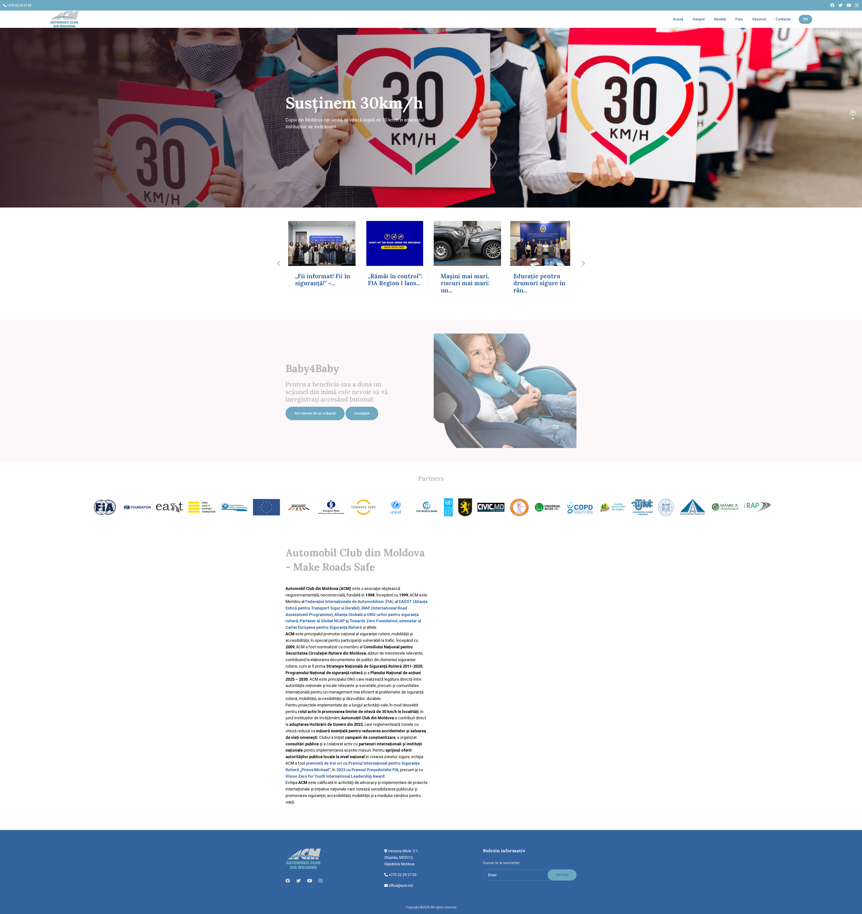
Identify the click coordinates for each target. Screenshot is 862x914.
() (349, 601)
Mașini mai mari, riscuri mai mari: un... (319, 283)
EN (805, 19)
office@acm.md (400, 885)
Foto (739, 19)
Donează (361, 413)
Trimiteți (562, 875)
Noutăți (720, 19)
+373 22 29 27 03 (19, 5)
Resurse (759, 19)
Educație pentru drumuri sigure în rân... (394, 283)
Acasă (678, 19)
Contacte (783, 19)
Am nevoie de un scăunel (315, 413)
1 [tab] (853, 112)
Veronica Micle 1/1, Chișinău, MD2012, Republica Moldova (401, 857)
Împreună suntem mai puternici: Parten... (539, 283)
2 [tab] (853, 118)
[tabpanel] (431, 118)
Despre (699, 19)
